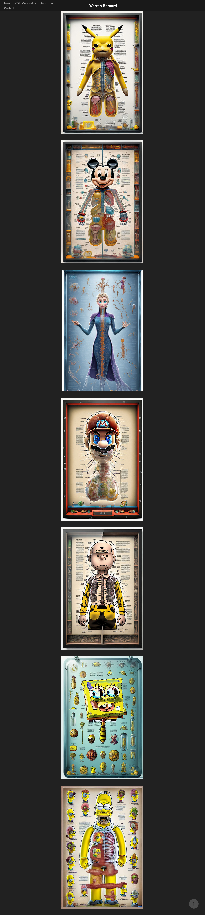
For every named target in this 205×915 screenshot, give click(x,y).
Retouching (47, 3)
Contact (9, 8)
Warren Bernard (103, 5)
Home (7, 3)
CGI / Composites (26, 3)
